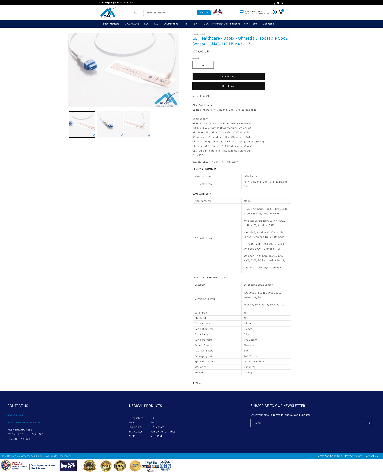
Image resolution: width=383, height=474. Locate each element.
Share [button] (199, 382)
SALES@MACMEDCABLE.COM (24, 422)
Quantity (196, 58)
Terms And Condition (329, 456)
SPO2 (132, 422)
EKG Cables (135, 431)
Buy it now (228, 85)
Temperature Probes (163, 431)
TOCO (154, 422)
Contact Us (371, 456)
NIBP (132, 436)
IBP (153, 418)
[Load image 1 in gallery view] (82, 124)
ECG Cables (135, 427)
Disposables (136, 418)
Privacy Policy (353, 456)
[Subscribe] (368, 422)
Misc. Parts (157, 436)
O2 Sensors (157, 427)
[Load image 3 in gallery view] (137, 124)
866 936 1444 (15, 415)
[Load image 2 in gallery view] (110, 124)
